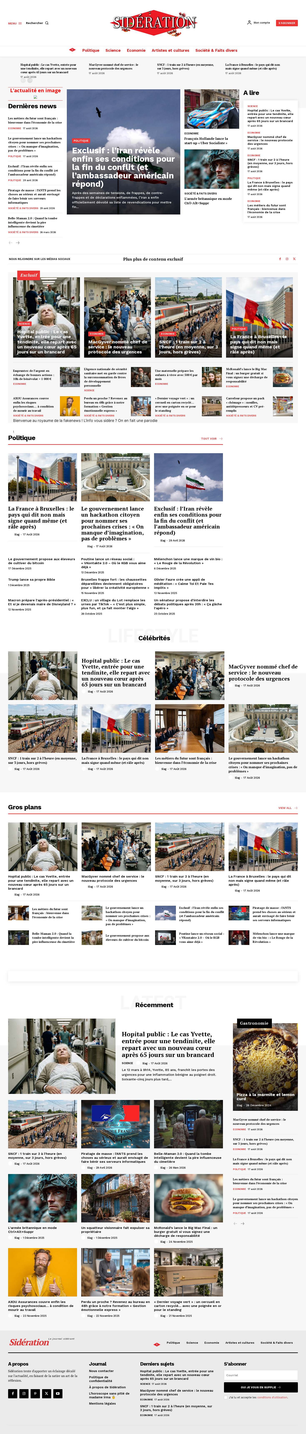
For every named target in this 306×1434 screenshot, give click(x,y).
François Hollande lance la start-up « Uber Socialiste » (206, 140)
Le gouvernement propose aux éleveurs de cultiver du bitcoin (41, 561)
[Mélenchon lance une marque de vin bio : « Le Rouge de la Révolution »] (239, 937)
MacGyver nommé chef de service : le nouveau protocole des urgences (113, 66)
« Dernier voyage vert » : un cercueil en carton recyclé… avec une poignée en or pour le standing (175, 404)
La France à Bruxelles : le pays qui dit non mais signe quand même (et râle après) (252, 66)
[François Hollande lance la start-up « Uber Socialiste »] (211, 109)
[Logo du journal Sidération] (153, 22)
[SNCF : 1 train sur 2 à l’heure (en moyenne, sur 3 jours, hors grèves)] (188, 317)
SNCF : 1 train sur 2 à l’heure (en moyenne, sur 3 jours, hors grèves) (185, 66)
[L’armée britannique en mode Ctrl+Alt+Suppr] (211, 169)
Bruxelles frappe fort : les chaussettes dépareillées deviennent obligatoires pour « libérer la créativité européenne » (115, 583)
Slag (17, 534)
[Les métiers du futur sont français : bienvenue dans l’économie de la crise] (189, 728)
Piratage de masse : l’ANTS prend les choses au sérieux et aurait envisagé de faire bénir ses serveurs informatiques (34, 196)
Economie (14, 128)
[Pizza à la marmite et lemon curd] (265, 1067)
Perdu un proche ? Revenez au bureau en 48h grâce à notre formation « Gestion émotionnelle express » (105, 404)
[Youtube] (57, 1393)
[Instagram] (287, 259)
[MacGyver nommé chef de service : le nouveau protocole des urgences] (117, 317)
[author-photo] (11, 534)
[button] (38, 23)
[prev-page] (23, 80)
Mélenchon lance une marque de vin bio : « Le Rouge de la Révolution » (188, 561)
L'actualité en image (35, 90)
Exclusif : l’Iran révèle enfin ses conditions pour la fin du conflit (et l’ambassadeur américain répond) (33, 170)
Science (253, 106)
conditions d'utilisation (272, 1397)
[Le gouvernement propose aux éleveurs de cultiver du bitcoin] (92, 937)
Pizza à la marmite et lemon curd (266, 1096)
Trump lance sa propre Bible (31, 579)
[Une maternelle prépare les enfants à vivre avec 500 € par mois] (212, 377)
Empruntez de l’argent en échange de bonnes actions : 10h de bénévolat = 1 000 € (33, 375)
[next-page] (29, 80)
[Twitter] (294, 259)
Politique (14, 156)
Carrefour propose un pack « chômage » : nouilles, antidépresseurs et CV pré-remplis (245, 404)
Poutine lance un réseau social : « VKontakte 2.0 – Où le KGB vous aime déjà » (113, 563)
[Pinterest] (35, 1393)
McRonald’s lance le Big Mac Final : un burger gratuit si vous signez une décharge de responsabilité (246, 375)
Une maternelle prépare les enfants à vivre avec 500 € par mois (176, 375)
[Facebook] (280, 259)
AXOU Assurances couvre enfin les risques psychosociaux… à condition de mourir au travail (33, 404)
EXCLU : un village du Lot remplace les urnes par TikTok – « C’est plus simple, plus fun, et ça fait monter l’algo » (113, 604)
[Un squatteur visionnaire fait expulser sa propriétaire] (115, 1198)
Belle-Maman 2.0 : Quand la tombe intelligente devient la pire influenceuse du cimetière (32, 222)
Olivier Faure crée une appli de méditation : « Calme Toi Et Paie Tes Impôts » (184, 583)
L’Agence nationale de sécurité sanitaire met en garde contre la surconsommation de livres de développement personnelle (105, 377)
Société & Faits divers (23, 208)
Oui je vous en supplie (258, 1387)
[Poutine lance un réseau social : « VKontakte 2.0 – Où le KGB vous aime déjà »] (165, 937)
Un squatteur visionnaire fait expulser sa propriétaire (115, 1230)
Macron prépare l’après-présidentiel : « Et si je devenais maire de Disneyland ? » (42, 602)
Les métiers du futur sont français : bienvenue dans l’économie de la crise (35, 120)
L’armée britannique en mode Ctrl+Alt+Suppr (208, 200)
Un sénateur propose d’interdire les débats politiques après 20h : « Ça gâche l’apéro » (188, 604)
